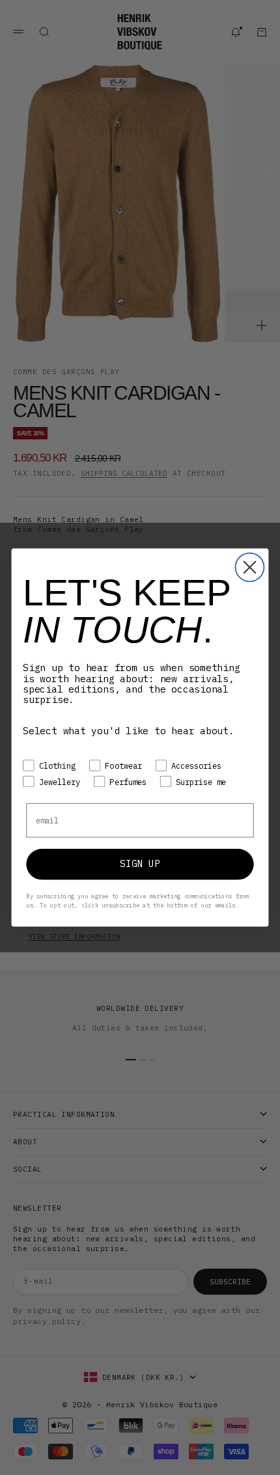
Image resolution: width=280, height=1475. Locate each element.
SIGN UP (140, 864)
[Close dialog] (250, 567)
